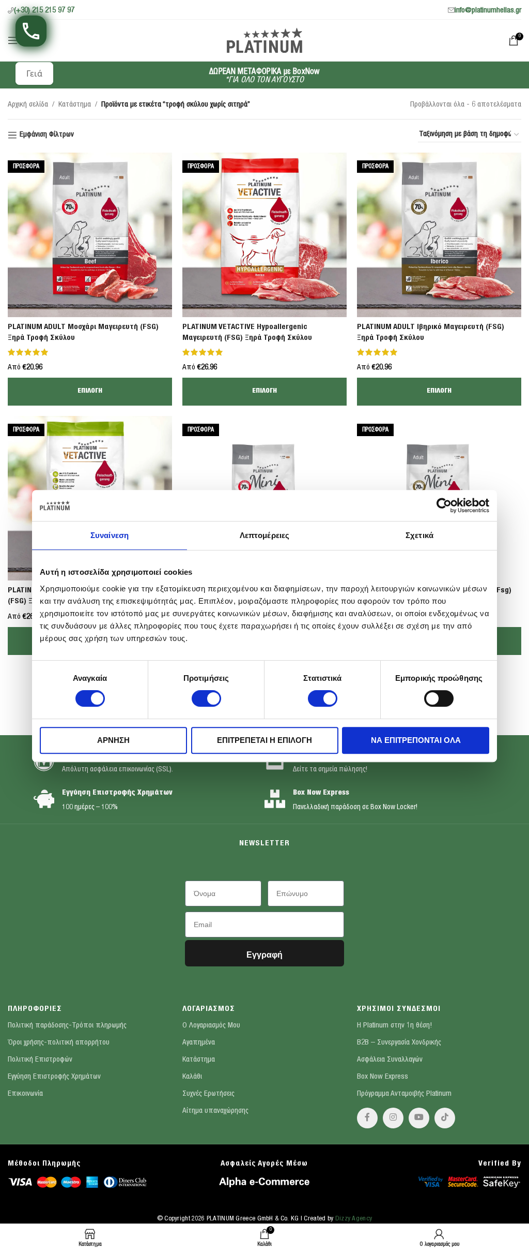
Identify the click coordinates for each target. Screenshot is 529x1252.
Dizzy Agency (353, 1219)
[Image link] (77, 1181)
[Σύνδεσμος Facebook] (367, 1118)
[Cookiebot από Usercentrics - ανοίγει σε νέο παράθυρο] (444, 505)
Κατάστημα (74, 105)
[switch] (206, 698)
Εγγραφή (264, 954)
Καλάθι (192, 1077)
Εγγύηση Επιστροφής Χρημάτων (117, 793)
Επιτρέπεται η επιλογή (264, 740)
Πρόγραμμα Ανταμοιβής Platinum (404, 1094)
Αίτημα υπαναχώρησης (215, 1111)
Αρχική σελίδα (28, 105)
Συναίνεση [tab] (109, 535)
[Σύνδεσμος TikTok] (444, 1118)
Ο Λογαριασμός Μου (211, 1026)
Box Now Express (321, 793)
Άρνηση (113, 740)
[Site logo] (264, 39)
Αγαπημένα (198, 1043)
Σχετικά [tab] (419, 535)
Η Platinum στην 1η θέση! (394, 1026)
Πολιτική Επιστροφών (40, 1060)
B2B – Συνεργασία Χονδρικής (399, 1043)
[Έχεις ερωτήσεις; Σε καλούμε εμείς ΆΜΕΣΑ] (30, 31)
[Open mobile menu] (13, 40)
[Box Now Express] (274, 798)
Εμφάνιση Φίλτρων (47, 135)
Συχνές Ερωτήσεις (208, 1094)
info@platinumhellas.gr (488, 10)
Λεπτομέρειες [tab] (264, 535)
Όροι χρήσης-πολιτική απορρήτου (59, 1043)
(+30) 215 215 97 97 (44, 10)
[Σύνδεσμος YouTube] (419, 1118)
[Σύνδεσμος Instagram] (393, 1118)
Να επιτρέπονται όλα (416, 740)
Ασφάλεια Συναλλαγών (390, 1060)
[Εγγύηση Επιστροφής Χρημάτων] (44, 798)
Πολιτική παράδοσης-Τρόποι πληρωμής (67, 1026)
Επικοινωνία (25, 1094)
